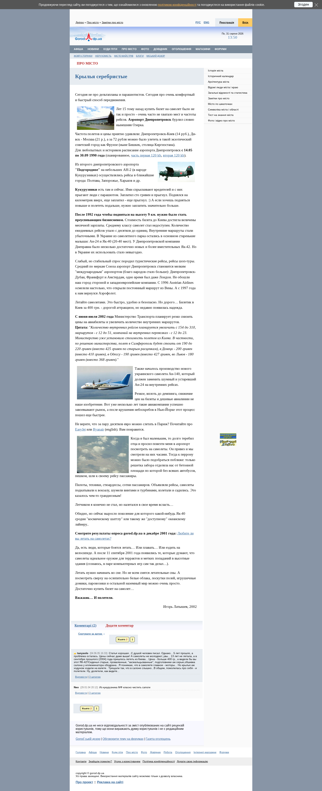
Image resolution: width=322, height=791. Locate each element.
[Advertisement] (161, 9)
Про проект (84, 782)
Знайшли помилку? (100, 761)
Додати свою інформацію (192, 761)
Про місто (93, 22)
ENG (206, 22)
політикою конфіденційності (177, 4)
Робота (168, 752)
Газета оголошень (158, 738)
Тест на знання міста (220, 114)
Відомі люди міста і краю (223, 87)
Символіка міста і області (223, 109)
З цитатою (95, 677)
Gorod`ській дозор (88, 738)
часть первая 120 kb (146, 155)
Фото (145, 49)
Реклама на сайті (110, 782)
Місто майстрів (123, 56)
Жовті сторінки (83, 56)
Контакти (81, 761)
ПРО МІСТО (87, 63)
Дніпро (80, 22)
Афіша (78, 49)
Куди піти (110, 49)
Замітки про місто (112, 22)
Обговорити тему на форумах (122, 738)
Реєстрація (227, 22)
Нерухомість (103, 56)
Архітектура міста (218, 81)
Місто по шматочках (220, 103)
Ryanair (98, 429)
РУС (198, 22)
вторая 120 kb (173, 155)
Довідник (160, 49)
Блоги (140, 56)
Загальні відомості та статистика (227, 92)
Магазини (203, 49)
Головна (81, 752)
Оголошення (181, 49)
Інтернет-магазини (205, 752)
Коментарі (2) (85, 625)
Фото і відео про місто (221, 120)
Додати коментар (120, 625)
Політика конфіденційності (159, 761)
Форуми (220, 49)
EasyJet (80, 429)
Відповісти (81, 677)
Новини (93, 49)
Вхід (245, 22)
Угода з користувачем (127, 761)
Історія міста (215, 70)
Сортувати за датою (90, 633)
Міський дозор (155, 56)
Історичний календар (221, 76)
